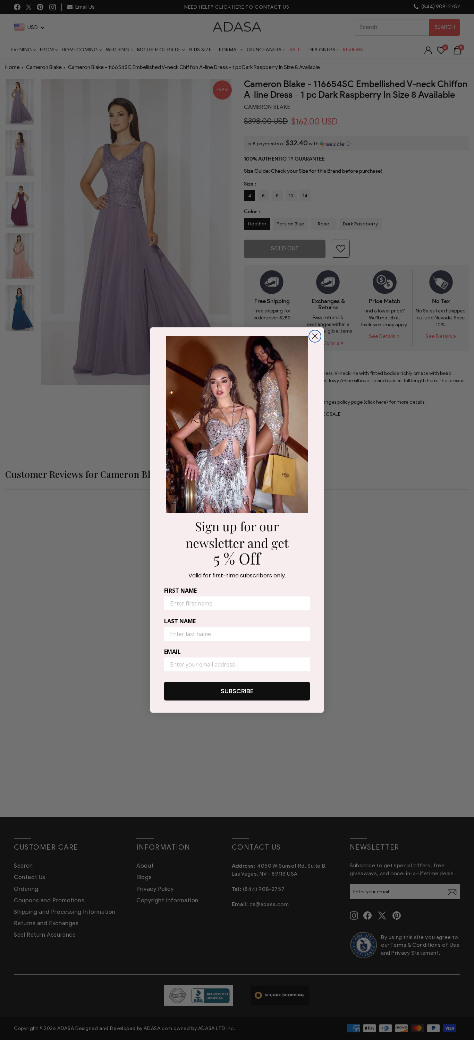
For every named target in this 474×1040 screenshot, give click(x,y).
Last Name (180, 621)
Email (172, 651)
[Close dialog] (315, 336)
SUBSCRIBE (237, 691)
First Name (180, 590)
